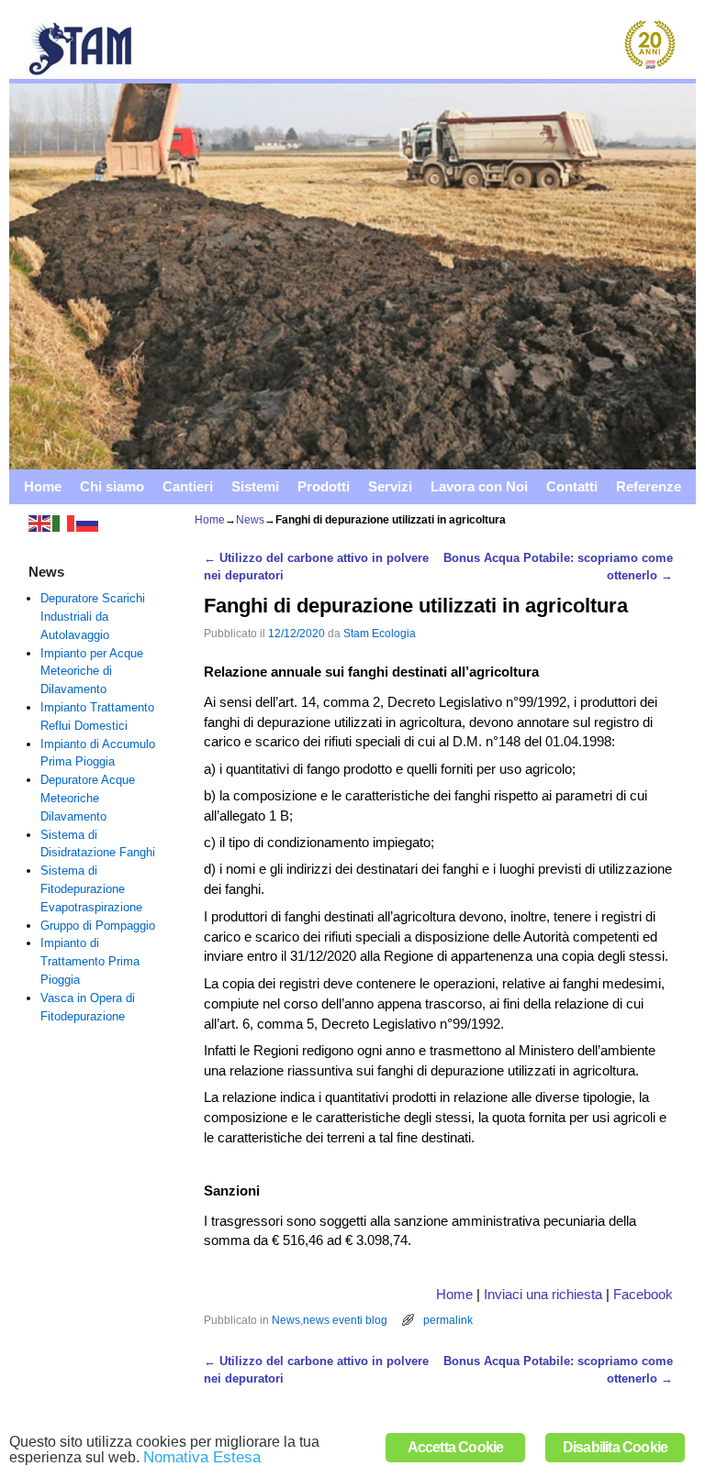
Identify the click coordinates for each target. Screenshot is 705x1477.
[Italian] (64, 523)
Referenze (648, 486)
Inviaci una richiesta (543, 1294)
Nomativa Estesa (202, 1457)
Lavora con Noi (479, 486)
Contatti (572, 486)
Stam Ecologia (379, 633)
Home (43, 486)
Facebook (643, 1294)
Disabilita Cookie (615, 1447)
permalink (448, 1320)
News (250, 519)
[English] (40, 523)
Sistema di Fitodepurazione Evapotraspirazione (91, 889)
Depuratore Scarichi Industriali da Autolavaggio (92, 616)
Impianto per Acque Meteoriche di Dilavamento (91, 671)
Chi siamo (112, 486)
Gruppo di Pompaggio (97, 925)
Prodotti (323, 486)
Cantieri (187, 486)
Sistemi (255, 486)
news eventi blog (345, 1320)
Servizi (390, 486)
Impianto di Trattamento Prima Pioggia (90, 961)
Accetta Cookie (456, 1447)
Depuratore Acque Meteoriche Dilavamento (87, 798)
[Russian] (88, 523)
